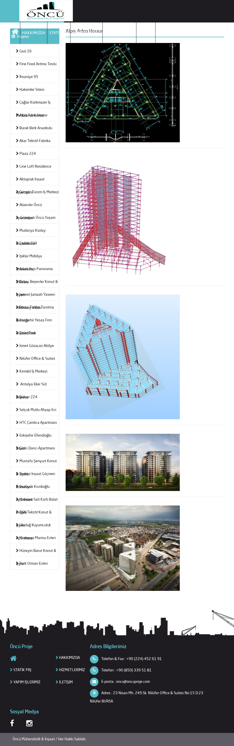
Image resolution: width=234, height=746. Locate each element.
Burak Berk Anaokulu (35, 128)
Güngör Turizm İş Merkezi (39, 192)
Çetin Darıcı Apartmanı (37, 448)
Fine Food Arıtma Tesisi (38, 63)
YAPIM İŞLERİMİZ (119, 32)
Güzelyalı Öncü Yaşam (37, 217)
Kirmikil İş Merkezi (33, 371)
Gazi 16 (25, 51)
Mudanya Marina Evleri (37, 537)
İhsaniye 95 (28, 76)
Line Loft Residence (35, 166)
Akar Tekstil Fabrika (35, 140)
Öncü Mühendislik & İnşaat (34, 739)
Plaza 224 (27, 153)
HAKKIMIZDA (33, 32)
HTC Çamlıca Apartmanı (38, 422)
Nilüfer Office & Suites (37, 358)
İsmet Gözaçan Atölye (36, 345)
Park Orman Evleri (33, 563)
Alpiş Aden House (33, 115)
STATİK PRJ (58, 32)
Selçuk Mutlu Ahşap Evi (37, 409)
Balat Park (27, 332)
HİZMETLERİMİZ (86, 32)
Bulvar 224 (28, 396)
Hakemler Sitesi (31, 89)
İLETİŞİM (146, 32)
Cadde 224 (28, 243)
